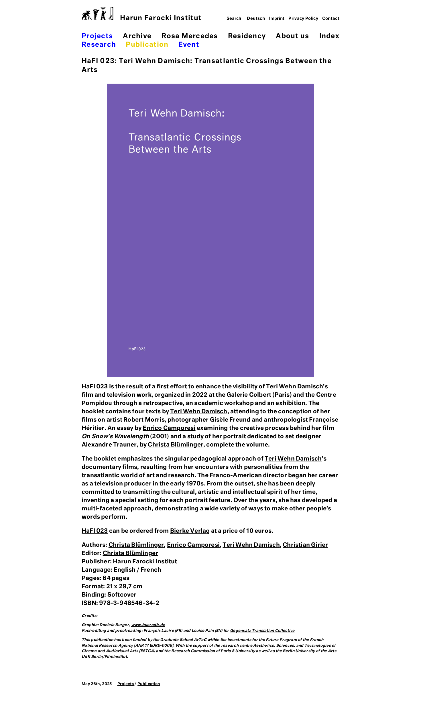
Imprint (277, 19)
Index (329, 36)
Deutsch (256, 19)
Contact (331, 19)
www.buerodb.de (148, 625)
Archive (137, 36)
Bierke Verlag (190, 531)
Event (188, 45)
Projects (97, 36)
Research (99, 45)
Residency (247, 36)
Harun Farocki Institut (161, 18)
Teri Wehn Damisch (294, 387)
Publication (147, 45)
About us (292, 36)
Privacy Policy (303, 19)
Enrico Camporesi (169, 428)
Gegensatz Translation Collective (262, 631)
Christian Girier (305, 545)
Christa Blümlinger (175, 445)
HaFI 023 (95, 387)
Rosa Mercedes (190, 36)
